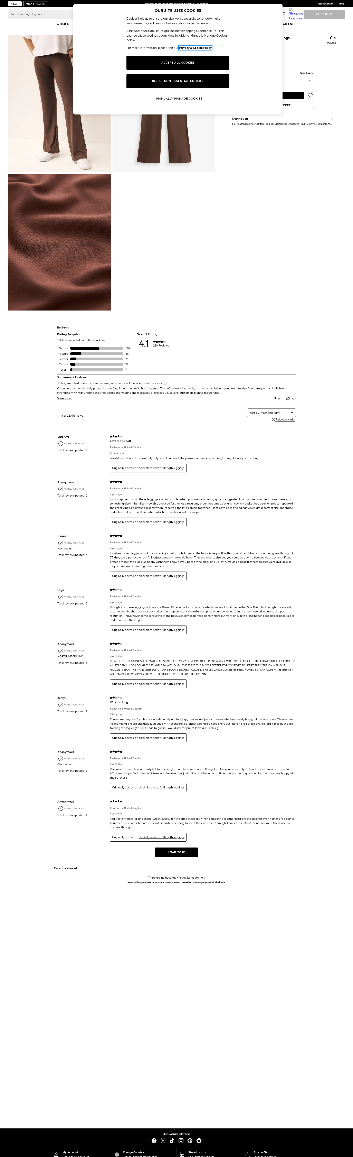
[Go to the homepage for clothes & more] (15, 3)
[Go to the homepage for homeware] (35, 3)
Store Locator (325, 3)
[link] (283, 14)
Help (341, 3)
